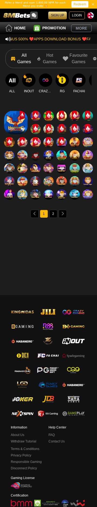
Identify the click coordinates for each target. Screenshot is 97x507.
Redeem (80, 4)
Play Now (15, 127)
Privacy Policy (21, 455)
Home (20, 28)
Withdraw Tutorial (23, 441)
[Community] (34, 15)
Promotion (54, 28)
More (81, 28)
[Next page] (63, 214)
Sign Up (57, 15)
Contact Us (56, 441)
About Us (17, 435)
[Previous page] (34, 214)
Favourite (16, 111)
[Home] (16, 15)
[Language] (90, 15)
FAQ (51, 435)
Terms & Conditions (25, 449)
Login (77, 15)
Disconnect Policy (24, 468)
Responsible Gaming (26, 462)
